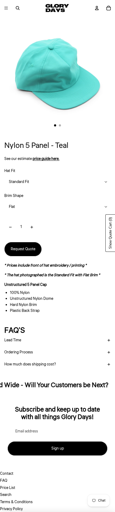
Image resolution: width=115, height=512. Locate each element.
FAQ (3, 480)
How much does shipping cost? (30, 364)
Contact (6, 473)
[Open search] (18, 8)
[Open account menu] (97, 8)
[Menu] (6, 8)
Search (5, 495)
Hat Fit (9, 171)
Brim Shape (13, 196)
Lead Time (12, 340)
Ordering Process (18, 352)
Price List (7, 488)
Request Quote (23, 249)
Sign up (57, 448)
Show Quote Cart (110, 233)
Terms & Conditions (16, 502)
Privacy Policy (11, 509)
